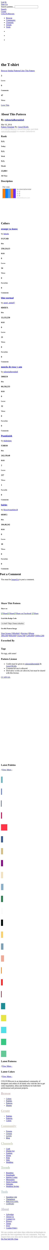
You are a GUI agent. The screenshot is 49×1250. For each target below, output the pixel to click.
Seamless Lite (11, 1197)
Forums (9, 1131)
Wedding (9, 1162)
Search (3, 9)
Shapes (9, 1105)
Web (8, 1160)
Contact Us (10, 1219)
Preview (24, 633)
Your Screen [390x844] (10, 633)
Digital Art (10, 1151)
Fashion (9, 1153)
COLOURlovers (7, 14)
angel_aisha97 (9, 303)
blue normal (7, 298)
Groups (9, 1133)
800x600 (12, 636)
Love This (5, 105)
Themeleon (10, 1199)
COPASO (10, 1204)
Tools (8, 27)
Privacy (9, 1221)
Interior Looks (11, 1177)
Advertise (10, 1214)
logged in (15, 579)
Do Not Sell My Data (9, 1239)
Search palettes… (8, 7)
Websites (9, 1184)
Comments (5, 90)
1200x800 (30, 636)
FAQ (8, 1226)
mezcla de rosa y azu (11, 367)
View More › (7, 770)
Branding (9, 1173)
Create (3, 11)
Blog (8, 1138)
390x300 (4, 636)
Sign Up (4, 4)
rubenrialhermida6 (14, 120)
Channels (9, 22)
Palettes (9, 1101)
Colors (8, 1099)
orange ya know (9, 229)
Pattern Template (7, 127)
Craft (8, 1149)
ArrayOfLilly (23, 127)
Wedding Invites (12, 1186)
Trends (8, 25)
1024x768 (21, 636)
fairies (4, 505)
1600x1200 (39, 636)
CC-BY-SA (5, 677)
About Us (10, 1217)
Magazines (10, 1179)
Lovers (9, 1136)
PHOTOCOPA (12, 1201)
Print (8, 1158)
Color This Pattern (27, 71)
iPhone (31, 633)
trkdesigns (8, 441)
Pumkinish (6, 436)
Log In (3, 2)
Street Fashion (11, 1182)
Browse (9, 18)
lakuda (6, 234)
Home (8, 1155)
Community (10, 20)
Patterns (9, 1103)
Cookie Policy (11, 1228)
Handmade (10, 1175)
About (5, 1209)
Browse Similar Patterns (10, 71)
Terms (8, 1223)
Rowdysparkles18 (11, 510)
